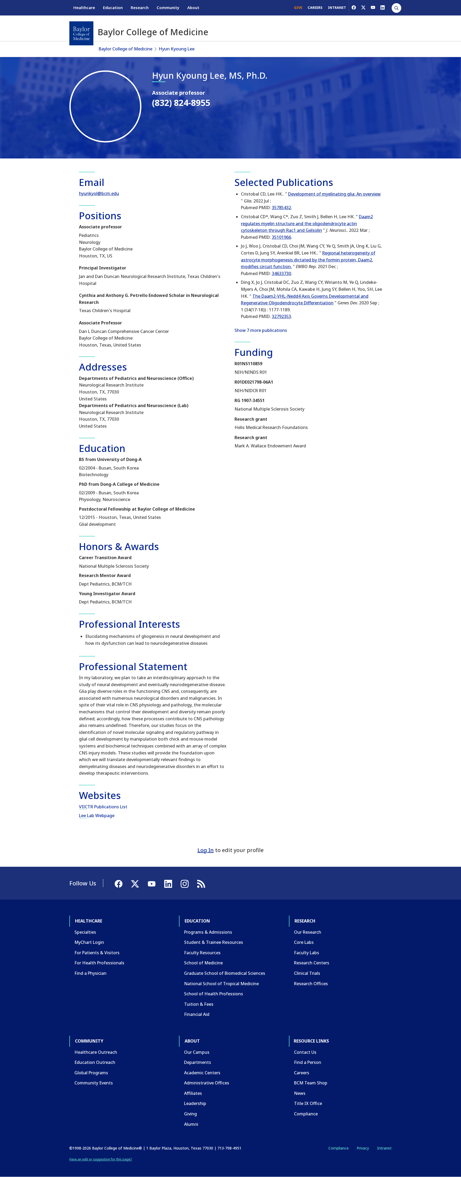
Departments (197, 1062)
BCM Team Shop (310, 1083)
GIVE (298, 7)
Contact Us (305, 1052)
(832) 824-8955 (181, 102)
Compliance (306, 1114)
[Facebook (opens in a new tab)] (354, 7)
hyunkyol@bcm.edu (99, 193)
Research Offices (311, 984)
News (299, 1093)
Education (113, 7)
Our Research (307, 932)
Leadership (195, 1103)
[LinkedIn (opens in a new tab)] (382, 7)
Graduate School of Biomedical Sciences (224, 973)
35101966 (281, 237)
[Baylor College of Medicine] (81, 33)
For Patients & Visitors (97, 953)
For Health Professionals (99, 963)
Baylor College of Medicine (125, 49)
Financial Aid (196, 1014)
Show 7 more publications (261, 330)
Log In (205, 850)
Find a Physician (90, 973)
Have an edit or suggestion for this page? (100, 1159)
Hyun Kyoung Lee (176, 49)
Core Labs (304, 942)
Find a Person (307, 1062)
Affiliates (193, 1093)
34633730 (281, 273)
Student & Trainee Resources (213, 942)
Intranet (384, 1148)
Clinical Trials (307, 973)
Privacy (363, 1148)
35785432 (281, 207)
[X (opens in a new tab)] (363, 7)
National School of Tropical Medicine (221, 984)
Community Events (93, 1083)
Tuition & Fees (198, 1004)
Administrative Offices (206, 1083)
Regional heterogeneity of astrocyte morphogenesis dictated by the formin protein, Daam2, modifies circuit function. (308, 259)
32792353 (281, 316)
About (193, 7)
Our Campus (196, 1052)
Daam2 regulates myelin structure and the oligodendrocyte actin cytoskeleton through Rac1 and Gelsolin (307, 223)
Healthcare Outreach (95, 1052)
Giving (190, 1114)
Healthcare (84, 7)
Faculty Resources (202, 953)
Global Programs (91, 1073)
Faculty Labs (306, 953)
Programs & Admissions (208, 932)
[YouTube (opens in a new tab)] (373, 7)
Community (168, 7)
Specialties (85, 932)
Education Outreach (94, 1062)
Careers (301, 1073)
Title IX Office (308, 1103)
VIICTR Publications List (103, 807)
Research (140, 7)
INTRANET (337, 7)
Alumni (191, 1124)
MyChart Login (89, 942)
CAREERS (315, 7)
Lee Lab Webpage (96, 815)
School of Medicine (203, 963)
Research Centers (311, 963)
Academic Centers (202, 1073)
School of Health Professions (213, 994)
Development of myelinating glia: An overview (334, 194)
